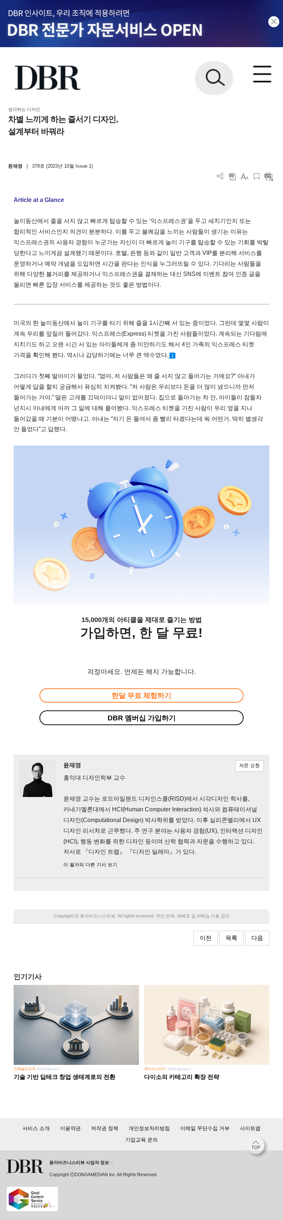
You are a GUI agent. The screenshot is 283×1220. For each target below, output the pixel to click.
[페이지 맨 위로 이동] (257, 1147)
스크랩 (257, 176)
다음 (257, 938)
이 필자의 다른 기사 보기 (90, 864)
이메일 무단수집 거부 (205, 1128)
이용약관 (70, 1128)
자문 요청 (249, 765)
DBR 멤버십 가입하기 (142, 718)
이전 (206, 938)
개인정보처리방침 (149, 1128)
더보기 (220, 176)
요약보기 (269, 176)
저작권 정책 (104, 1128)
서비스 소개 (36, 1128)
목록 (231, 938)
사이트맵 (250, 1128)
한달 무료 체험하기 (141, 695)
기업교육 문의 (141, 1140)
